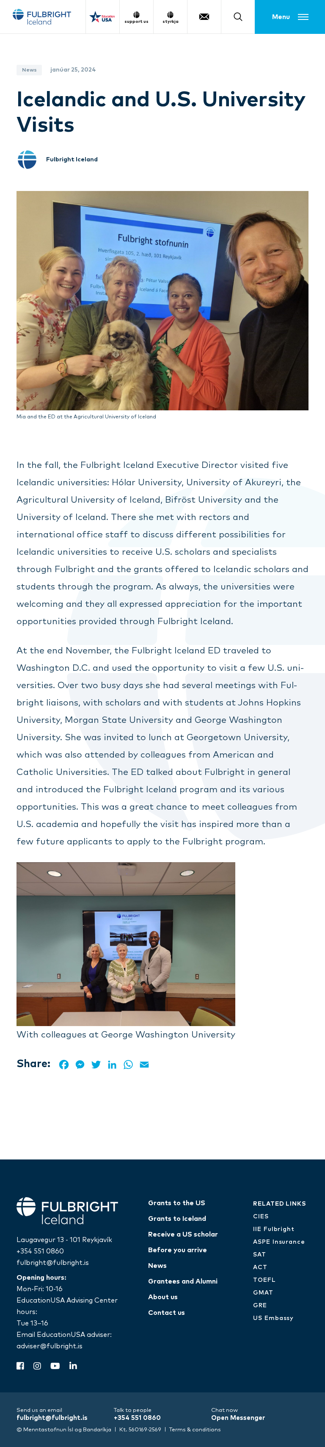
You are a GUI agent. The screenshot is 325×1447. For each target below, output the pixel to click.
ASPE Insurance (279, 1242)
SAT (259, 1255)
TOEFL (264, 1280)
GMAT (263, 1293)
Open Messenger (238, 1418)
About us (163, 1297)
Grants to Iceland (177, 1218)
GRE (260, 1306)
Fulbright (42, 17)
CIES (261, 1217)
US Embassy (273, 1318)
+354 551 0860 (40, 1251)
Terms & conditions (195, 1430)
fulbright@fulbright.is (53, 1262)
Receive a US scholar (183, 1234)
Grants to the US (176, 1203)
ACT (260, 1267)
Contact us (166, 1312)
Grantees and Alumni (183, 1281)
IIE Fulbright (273, 1229)
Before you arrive (177, 1250)
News (157, 1265)
